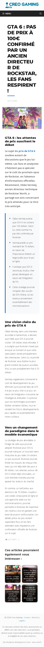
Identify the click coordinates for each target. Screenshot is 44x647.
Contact (27, 617)
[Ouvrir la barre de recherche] (40, 14)
